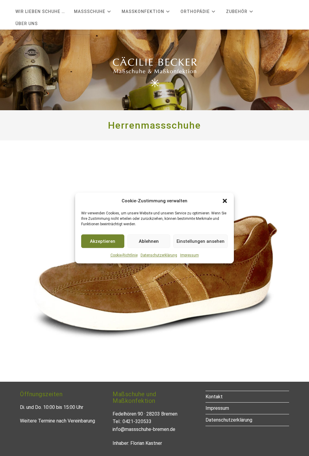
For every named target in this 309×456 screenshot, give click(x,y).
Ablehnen (149, 241)
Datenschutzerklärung (159, 255)
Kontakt (214, 397)
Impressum (189, 255)
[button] (225, 201)
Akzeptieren (102, 241)
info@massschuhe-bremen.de (144, 429)
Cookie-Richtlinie (124, 255)
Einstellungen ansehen (201, 241)
